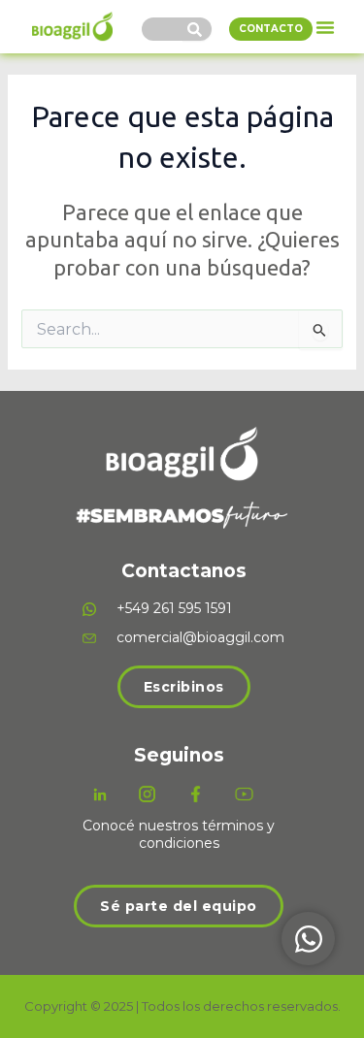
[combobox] (162, 29)
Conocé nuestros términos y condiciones (179, 834)
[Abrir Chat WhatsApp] (308, 938)
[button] (325, 27)
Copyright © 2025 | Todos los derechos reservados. (182, 1006)
